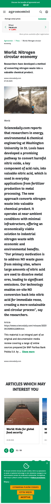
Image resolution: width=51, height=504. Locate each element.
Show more (28, 352)
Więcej (6, 482)
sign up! (26, 5)
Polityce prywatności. (38, 478)
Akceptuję (25, 497)
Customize (42, 19)
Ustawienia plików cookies (25, 487)
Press (18, 41)
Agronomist (8, 41)
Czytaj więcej (25, 492)
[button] (4, 12)
